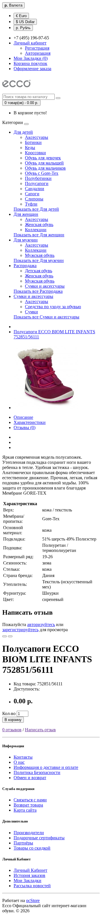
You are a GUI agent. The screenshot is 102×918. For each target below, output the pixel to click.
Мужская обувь (39, 255)
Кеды (30, 147)
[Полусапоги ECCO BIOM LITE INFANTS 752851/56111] (46, 407)
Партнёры (23, 842)
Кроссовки (35, 152)
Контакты (23, 757)
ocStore (33, 900)
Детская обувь (38, 270)
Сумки (31, 311)
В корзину (13, 720)
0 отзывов (12, 729)
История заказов (29, 875)
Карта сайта (25, 810)
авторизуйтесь (41, 624)
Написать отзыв (40, 729)
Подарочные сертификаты (39, 837)
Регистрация (37, 48)
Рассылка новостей (32, 885)
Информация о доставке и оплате (46, 767)
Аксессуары (36, 137)
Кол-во (9, 713)
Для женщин (26, 214)
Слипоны (34, 198)
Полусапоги (36, 183)
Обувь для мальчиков (45, 168)
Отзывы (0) (24, 427)
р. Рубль (23, 28)
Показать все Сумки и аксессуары (46, 316)
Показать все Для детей (36, 209)
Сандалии (34, 188)
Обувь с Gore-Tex (41, 173)
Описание (23, 417)
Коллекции (35, 229)
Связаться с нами (30, 799)
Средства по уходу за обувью (53, 306)
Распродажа (25, 265)
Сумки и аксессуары (45, 286)
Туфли (31, 204)
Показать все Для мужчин (39, 260)
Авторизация (37, 53)
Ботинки (33, 142)
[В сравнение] (10, 636)
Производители (29, 832)
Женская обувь (39, 224)
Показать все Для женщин (39, 234)
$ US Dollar (25, 22)
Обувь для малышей (44, 163)
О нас (19, 762)
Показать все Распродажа (38, 291)
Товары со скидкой (32, 848)
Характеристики (30, 422)
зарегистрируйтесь (20, 629)
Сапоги (32, 193)
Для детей (23, 132)
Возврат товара (28, 805)
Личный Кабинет (30, 870)
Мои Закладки (27, 880)
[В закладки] (4, 636)
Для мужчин (26, 239)
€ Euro (21, 16)
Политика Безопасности (37, 772)
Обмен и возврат (30, 777)
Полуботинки (38, 178)
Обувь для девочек (43, 157)
